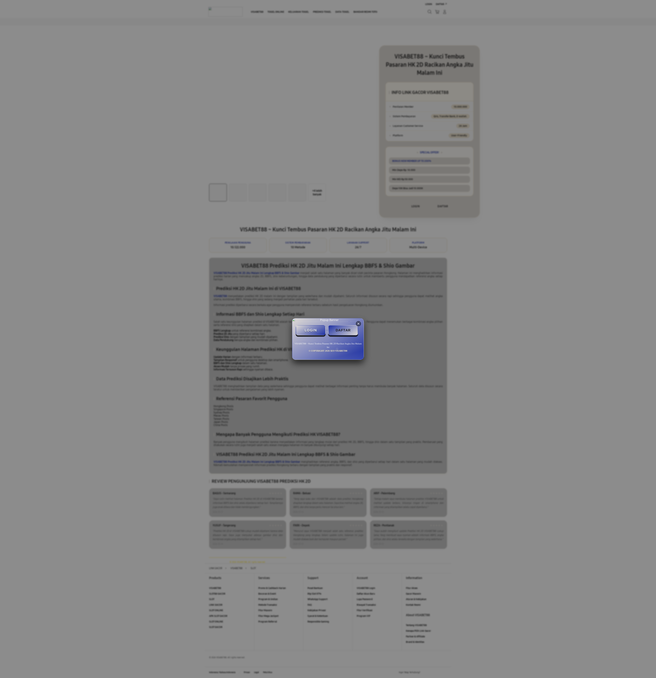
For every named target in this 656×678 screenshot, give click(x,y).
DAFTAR (343, 330)
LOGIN (311, 330)
